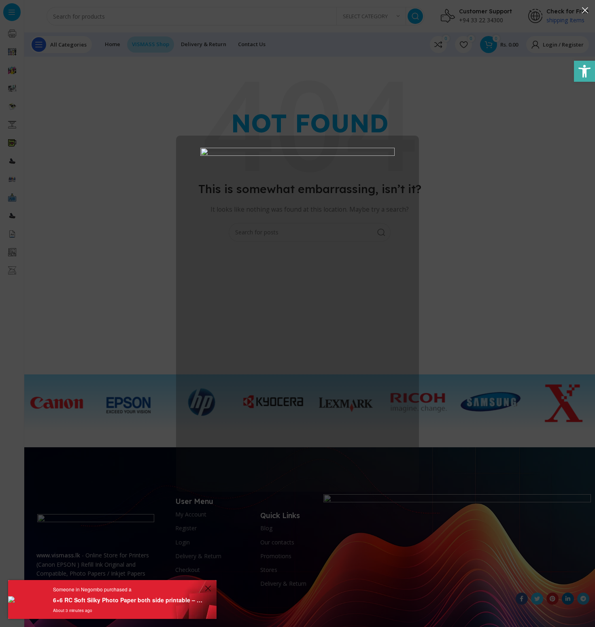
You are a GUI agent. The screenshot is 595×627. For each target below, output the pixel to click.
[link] (584, 71)
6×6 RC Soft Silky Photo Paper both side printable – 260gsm (127, 600)
